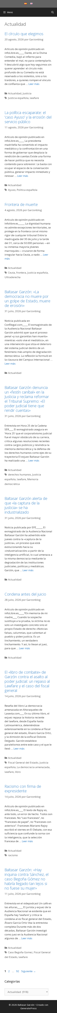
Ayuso (12, 190)
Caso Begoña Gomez (20, 952)
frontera (21, 272)
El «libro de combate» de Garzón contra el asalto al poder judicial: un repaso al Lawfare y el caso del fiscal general (27, 681)
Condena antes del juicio (25, 594)
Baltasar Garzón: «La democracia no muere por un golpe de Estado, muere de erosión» (27, 298)
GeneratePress (28, 1008)
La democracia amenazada (33, 767)
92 (18, 971)
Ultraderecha (13, 277)
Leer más (33, 84)
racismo (13, 855)
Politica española (27, 190)
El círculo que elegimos (24, 33)
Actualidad (14, 93)
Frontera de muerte (21, 204)
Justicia (27, 93)
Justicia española (18, 98)
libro (18, 772)
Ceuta (11, 272)
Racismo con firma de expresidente (23, 788)
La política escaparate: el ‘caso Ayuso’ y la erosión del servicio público (28, 117)
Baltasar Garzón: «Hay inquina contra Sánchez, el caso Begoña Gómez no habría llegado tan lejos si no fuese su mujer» (26, 879)
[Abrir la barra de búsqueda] (52, 12)
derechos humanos (19, 474)
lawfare (34, 98)
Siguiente (28, 971)
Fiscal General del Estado (23, 762)
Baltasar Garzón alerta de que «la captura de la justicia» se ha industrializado (26, 505)
